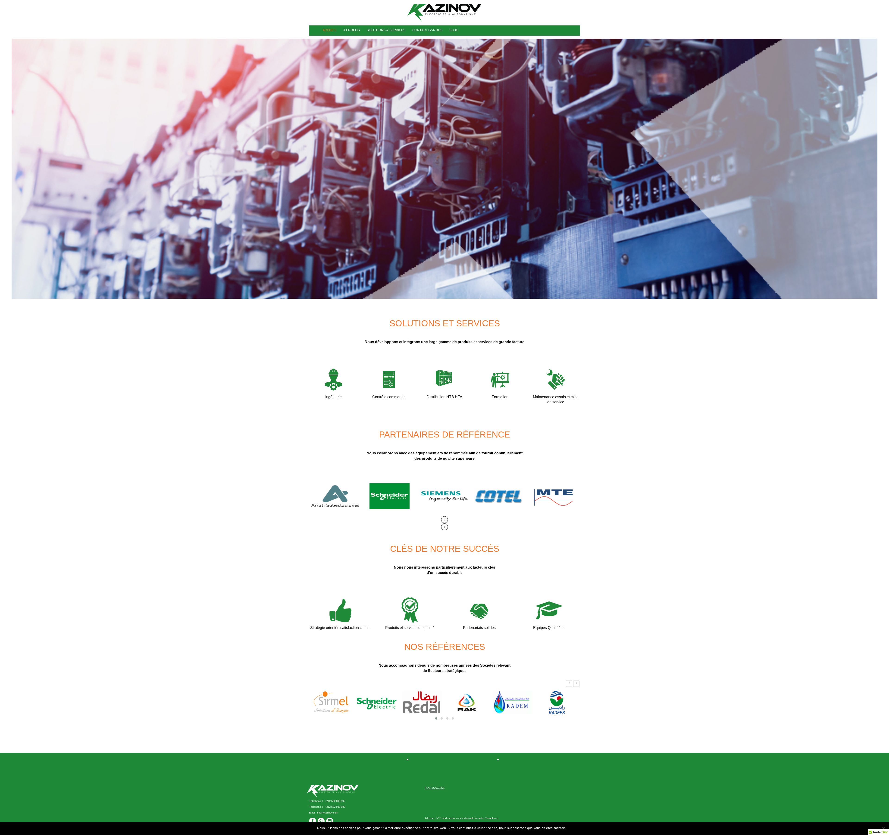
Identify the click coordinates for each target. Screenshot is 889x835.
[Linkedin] (329, 821)
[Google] (321, 821)
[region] (444, 169)
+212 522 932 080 (335, 806)
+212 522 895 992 (335, 801)
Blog (453, 30)
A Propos (351, 30)
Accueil (329, 30)
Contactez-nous (427, 30)
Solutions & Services (386, 30)
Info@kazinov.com (327, 812)
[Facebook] (312, 821)
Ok (570, 828)
